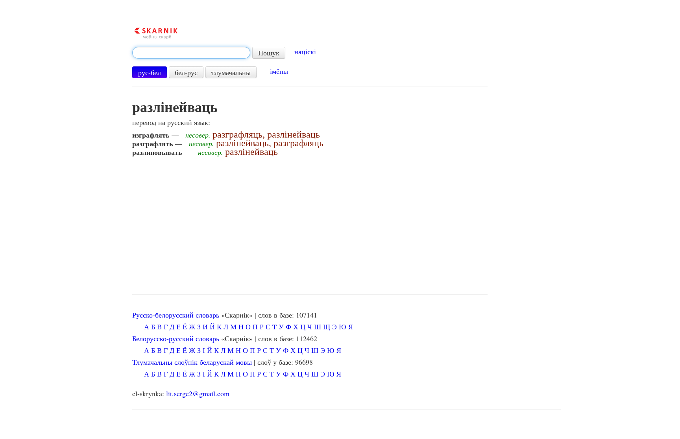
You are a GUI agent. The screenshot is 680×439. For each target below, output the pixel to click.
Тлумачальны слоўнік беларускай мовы (192, 362)
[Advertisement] (310, 231)
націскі (305, 51)
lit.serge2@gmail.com (197, 393)
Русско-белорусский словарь (175, 315)
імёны (279, 71)
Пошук (268, 52)
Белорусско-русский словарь (175, 338)
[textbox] (191, 53)
